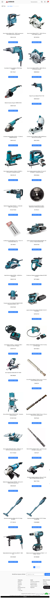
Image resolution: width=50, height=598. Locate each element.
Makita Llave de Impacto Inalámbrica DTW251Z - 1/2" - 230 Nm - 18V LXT (36, 554)
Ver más (20, 590)
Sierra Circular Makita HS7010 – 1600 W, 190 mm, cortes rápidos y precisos (36, 34)
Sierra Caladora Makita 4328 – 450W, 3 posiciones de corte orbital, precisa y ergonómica (13, 34)
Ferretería (20, 583)
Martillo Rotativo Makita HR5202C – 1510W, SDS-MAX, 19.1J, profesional (13, 206)
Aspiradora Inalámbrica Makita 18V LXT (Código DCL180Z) (13, 519)
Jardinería (20, 584)
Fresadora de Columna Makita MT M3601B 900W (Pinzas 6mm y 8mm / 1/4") (13, 304)
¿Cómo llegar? (45, 584)
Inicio (8, 6)
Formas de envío (33, 583)
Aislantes (19, 581)
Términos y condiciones (34, 581)
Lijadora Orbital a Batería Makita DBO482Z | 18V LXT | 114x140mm (36, 311)
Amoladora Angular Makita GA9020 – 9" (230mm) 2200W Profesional (13, 137)
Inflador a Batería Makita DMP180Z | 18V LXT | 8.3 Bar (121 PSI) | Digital (36, 345)
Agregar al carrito (13, 42)
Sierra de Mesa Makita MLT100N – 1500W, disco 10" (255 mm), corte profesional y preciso (13, 449)
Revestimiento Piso (21, 587)
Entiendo (25, 596)
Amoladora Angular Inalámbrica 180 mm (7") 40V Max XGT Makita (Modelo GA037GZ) (36, 478)
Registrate (32, 587)
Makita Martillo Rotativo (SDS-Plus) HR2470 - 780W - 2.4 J (13, 554)
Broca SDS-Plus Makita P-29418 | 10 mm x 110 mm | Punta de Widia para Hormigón (37, 380)
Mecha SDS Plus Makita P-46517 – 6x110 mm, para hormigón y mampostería (36, 449)
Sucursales (45, 583)
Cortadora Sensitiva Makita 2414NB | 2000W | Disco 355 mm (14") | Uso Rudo (36, 137)
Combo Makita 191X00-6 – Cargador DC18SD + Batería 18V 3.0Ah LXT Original (13, 345)
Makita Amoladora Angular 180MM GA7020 (13, 102)
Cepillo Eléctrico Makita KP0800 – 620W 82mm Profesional (13, 276)
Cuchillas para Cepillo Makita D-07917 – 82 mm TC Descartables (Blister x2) (13, 241)
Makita (11, 6)
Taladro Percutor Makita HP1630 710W (36, 95)
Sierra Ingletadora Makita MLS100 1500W (13, 372)
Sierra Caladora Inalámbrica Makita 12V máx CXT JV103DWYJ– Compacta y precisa (36, 172)
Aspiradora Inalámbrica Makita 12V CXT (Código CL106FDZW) (36, 519)
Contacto (45, 581)
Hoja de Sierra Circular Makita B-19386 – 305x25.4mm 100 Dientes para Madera (36, 206)
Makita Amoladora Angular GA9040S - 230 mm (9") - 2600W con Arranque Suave (13, 482)
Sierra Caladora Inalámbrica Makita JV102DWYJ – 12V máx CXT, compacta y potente (13, 172)
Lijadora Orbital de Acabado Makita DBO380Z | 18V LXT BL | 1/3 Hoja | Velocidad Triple (36, 241)
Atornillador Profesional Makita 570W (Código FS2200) (13, 69)
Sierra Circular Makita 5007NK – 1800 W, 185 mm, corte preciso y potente (36, 69)
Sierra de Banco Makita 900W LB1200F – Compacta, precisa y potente (13, 415)
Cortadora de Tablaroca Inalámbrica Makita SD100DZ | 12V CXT (36, 276)
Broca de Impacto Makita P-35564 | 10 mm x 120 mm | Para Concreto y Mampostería (36, 415)
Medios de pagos (33, 584)
